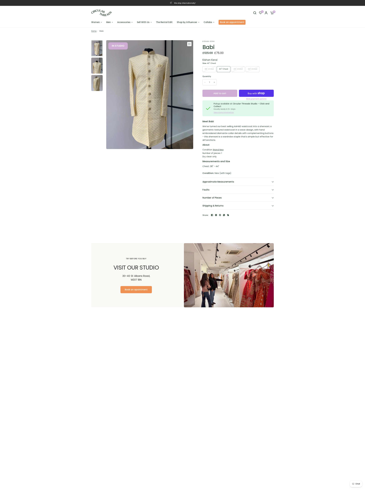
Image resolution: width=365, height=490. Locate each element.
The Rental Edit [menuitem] (164, 22)
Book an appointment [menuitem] (232, 22)
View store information (224, 112)
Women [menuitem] (95, 22)
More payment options (256, 99)
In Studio (118, 45)
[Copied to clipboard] (228, 215)
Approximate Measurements (218, 181)
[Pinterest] (220, 215)
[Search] (255, 12)
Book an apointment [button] (136, 289)
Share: (205, 215)
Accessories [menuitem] (123, 22)
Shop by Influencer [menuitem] (187, 22)
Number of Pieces (212, 197)
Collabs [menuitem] (208, 22)
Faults (205, 189)
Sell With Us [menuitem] (143, 22)
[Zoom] (189, 44)
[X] (216, 215)
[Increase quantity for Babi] (214, 82)
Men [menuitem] (108, 22)
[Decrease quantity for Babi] (205, 82)
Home (93, 31)
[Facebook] (212, 215)
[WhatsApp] (224, 215)
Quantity (206, 76)
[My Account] (266, 12)
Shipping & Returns (213, 205)
